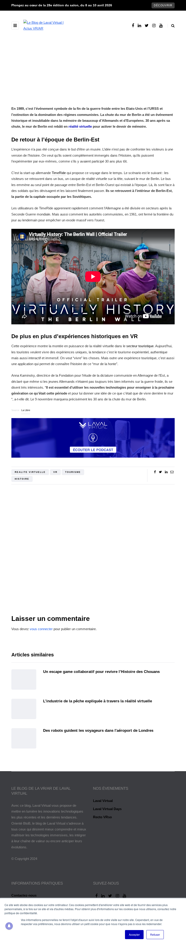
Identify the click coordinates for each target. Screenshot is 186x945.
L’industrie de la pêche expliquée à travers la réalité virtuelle (97, 701)
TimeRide (59, 173)
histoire (22, 479)
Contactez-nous (24, 895)
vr (55, 472)
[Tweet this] (160, 472)
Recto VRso (102, 817)
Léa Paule (93, 573)
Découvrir (163, 5)
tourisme (73, 472)
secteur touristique (140, 346)
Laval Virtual (103, 801)
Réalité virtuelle (96, 88)
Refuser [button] (155, 934)
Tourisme (68, 88)
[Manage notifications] (9, 926)
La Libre (25, 410)
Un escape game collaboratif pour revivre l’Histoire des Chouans (101, 672)
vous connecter (41, 629)
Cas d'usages (128, 88)
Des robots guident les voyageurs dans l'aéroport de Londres (98, 730)
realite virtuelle (30, 472)
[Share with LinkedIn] (166, 472)
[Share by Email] (172, 472)
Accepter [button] (134, 934)
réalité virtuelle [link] (80, 126)
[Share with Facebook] (155, 472)
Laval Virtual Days (107, 809)
